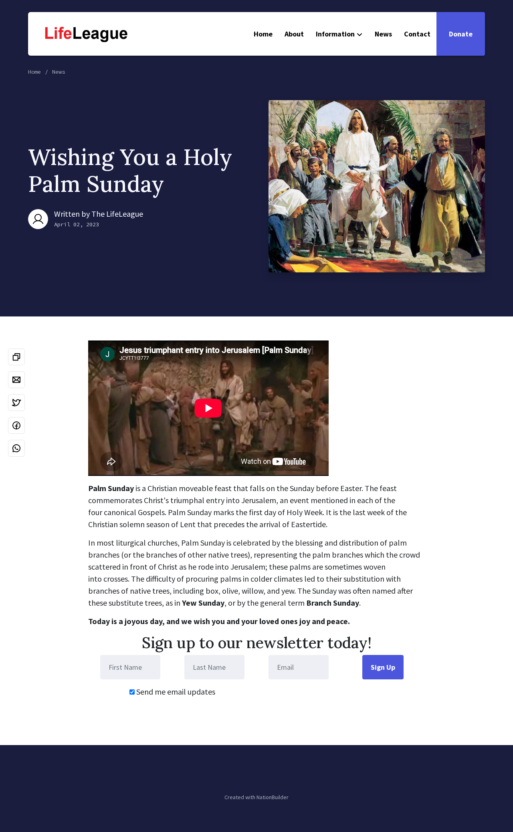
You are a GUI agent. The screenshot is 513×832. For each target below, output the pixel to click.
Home (263, 33)
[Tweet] (16, 402)
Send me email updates (175, 692)
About (294, 33)
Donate (461, 33)
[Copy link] (16, 357)
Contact (417, 33)
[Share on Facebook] (16, 425)
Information (335, 33)
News (383, 33)
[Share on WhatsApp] (16, 448)
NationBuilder (272, 797)
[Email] (16, 379)
